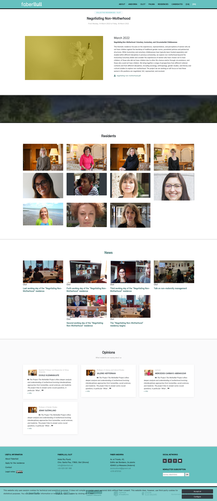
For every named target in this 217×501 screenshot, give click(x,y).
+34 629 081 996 (65, 468)
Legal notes (10, 472)
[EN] (194, 4)
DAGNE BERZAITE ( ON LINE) (86, 222)
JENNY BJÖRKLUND (43, 166)
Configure (197, 497)
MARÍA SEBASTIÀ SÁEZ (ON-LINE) (130, 193)
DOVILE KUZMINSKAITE (174, 166)
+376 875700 (115, 471)
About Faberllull (11, 459)
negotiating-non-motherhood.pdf (129, 76)
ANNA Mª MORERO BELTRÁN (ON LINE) (87, 188)
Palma (152, 4)
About (122, 4)
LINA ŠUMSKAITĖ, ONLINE (174, 195)
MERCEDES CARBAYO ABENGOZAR (86, 166)
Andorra (132, 4)
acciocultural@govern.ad (120, 468)
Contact (8, 467)
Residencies (163, 4)
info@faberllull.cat (65, 465)
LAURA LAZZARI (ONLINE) (43, 193)
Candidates (177, 4)
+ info (29, 393)
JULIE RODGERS (43, 220)
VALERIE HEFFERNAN (130, 166)
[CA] (187, 4)
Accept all (197, 491)
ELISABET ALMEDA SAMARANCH (130, 223)
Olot (142, 4)
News (108, 252)
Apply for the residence (15, 463)
